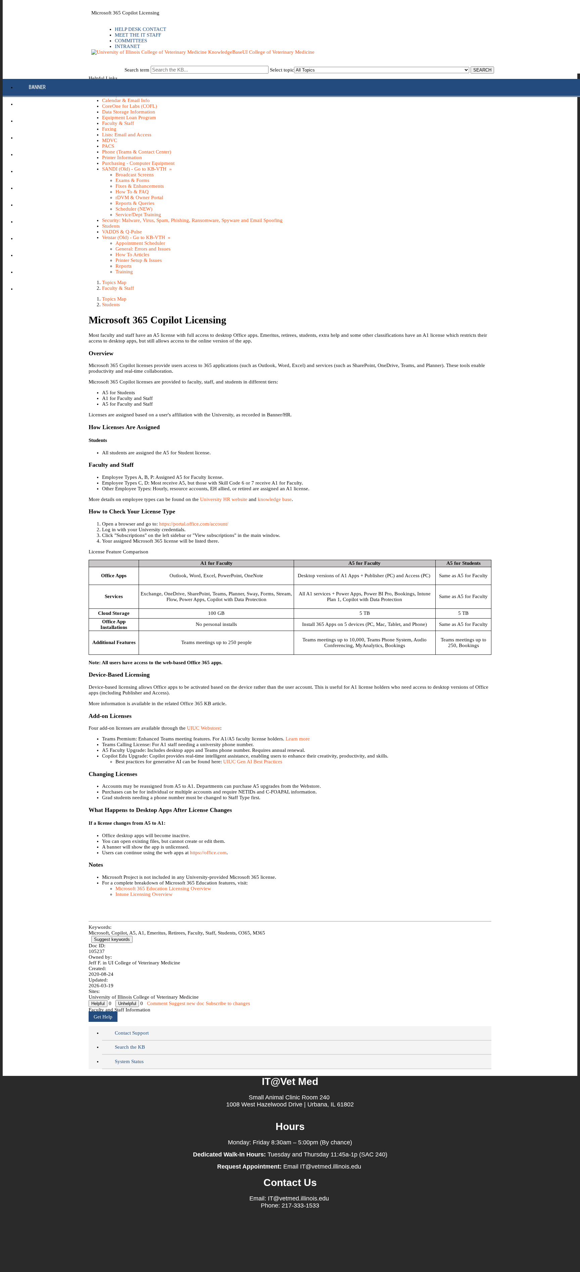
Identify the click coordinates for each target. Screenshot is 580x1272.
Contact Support (132, 1033)
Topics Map (114, 299)
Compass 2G (43, 121)
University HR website (224, 499)
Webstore (40, 288)
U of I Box (40, 238)
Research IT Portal (51, 221)
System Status (129, 1061)
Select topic (282, 70)
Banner (37, 87)
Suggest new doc (186, 1003)
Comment (157, 1003)
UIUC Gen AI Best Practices (252, 761)
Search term (137, 70)
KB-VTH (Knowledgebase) (57, 171)
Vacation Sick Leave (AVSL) (60, 272)
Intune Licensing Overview (144, 894)
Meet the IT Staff (138, 35)
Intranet (127, 46)
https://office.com (208, 852)
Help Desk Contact (140, 29)
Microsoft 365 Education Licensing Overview (163, 888)
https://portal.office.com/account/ (193, 524)
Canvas (37, 104)
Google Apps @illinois (55, 154)
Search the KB (130, 1047)
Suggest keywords (112, 939)
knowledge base (275, 499)
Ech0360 (38, 137)
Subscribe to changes (228, 1003)
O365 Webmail (45, 255)
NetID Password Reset (54, 188)
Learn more (298, 738)
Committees (131, 40)
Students (111, 304)
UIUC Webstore (203, 728)
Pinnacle (39, 204)
